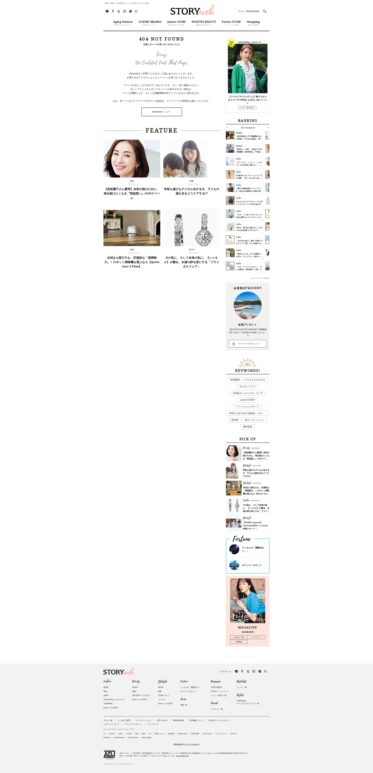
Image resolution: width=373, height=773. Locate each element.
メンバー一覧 (241, 687)
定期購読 (239, 642)
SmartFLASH (182, 734)
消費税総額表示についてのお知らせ (186, 744)
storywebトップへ (161, 111)
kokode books (133, 737)
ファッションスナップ (247, 406)
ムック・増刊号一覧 (218, 695)
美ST (144, 734)
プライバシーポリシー (133, 724)
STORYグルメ (163, 695)
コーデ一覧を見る (247, 108)
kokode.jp (106, 737)
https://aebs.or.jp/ (182, 756)
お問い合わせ (162, 720)
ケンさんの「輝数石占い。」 (191, 687)
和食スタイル (159, 734)
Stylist (240, 695)
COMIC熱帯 (195, 734)
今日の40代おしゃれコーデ (114, 700)
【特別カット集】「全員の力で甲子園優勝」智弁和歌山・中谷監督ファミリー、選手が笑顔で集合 (249, 152)
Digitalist (241, 681)
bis (150, 734)
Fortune (184, 681)
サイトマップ (153, 724)
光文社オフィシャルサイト (219, 720)
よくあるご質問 (124, 720)
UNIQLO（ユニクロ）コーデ (248, 393)
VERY (121, 734)
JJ (104, 734)
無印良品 (247, 426)
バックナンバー (256, 637)
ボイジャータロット (252, 565)
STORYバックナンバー (220, 691)
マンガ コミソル (221, 734)
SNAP (105, 695)
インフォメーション (143, 720)
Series (183, 699)
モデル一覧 (107, 720)
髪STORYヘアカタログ (141, 695)
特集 (105, 691)
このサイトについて (111, 724)
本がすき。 (234, 734)
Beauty (136, 681)
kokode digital (146, 737)
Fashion (107, 681)
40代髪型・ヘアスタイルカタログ (247, 379)
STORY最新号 (216, 687)
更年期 (234, 420)
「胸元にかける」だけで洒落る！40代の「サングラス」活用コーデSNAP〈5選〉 (249, 256)
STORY (129, 734)
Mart (137, 734)
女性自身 (171, 734)
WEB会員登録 (178, 720)
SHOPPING (108, 704)
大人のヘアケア (248, 386)
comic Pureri (207, 734)
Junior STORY (247, 400)
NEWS (106, 687)
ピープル (161, 700)
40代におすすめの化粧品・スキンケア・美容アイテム (249, 413)
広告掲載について (196, 720)
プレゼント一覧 (217, 709)
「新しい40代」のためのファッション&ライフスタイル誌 (126, 3)
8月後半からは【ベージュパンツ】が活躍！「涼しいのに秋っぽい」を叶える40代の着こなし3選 (249, 178)
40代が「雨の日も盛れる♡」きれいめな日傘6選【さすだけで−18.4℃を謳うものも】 (249, 230)
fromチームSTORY (110, 708)
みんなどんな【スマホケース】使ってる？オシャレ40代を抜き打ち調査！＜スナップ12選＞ (249, 204)
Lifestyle (162, 681)
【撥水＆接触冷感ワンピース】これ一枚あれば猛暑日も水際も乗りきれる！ (249, 191)
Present (214, 703)
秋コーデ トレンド (254, 420)
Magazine (216, 681)
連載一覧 (183, 705)
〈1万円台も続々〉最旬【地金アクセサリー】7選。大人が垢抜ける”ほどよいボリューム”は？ (249, 243)
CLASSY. (112, 734)
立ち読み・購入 (239, 637)
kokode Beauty (119, 737)
